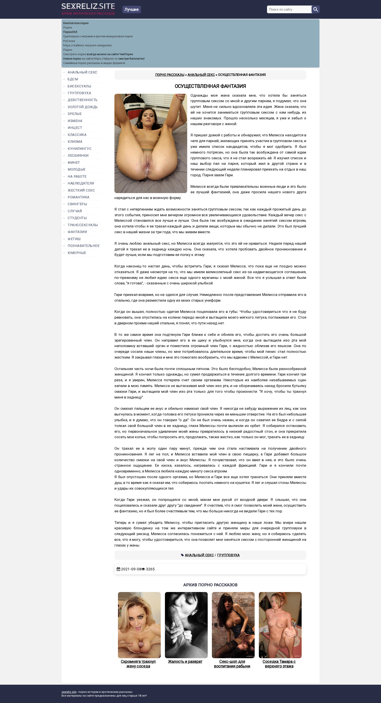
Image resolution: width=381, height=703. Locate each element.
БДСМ (73, 79)
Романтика (79, 197)
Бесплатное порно (76, 23)
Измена (75, 121)
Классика (77, 135)
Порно (67, 27)
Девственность (83, 100)
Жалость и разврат (185, 661)
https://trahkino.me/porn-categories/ (87, 45)
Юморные (77, 253)
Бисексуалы (79, 86)
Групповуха (228, 555)
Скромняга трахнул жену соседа (138, 663)
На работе (77, 177)
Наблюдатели (81, 183)
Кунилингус (80, 149)
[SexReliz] (88, 13)
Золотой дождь (83, 107)
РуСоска (69, 41)
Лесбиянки (78, 156)
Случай (75, 211)
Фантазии (77, 232)
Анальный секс (199, 555)
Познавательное (84, 246)
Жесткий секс (81, 190)
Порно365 (70, 32)
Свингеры (77, 204)
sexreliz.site (69, 692)
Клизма (75, 142)
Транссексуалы (83, 225)
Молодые (77, 169)
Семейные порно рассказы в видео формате (94, 63)
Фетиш (74, 239)
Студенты (77, 218)
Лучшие (132, 9)
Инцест (75, 128)
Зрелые (75, 114)
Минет (74, 163)
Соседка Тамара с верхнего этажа (279, 663)
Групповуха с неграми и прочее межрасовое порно (98, 36)
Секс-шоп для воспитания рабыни (232, 663)
